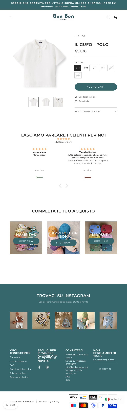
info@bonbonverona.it (76, 367)
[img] (63, 138)
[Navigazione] (11, 17)
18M (103, 68)
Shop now (26, 241)
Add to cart (96, 87)
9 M (86, 68)
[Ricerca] (108, 17)
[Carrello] (115, 17)
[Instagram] (47, 367)
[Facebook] (39, 367)
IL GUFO (80, 36)
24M (111, 68)
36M (78, 75)
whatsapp (81, 361)
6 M (78, 68)
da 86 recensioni (63, 142)
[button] (14, 64)
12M (94, 68)
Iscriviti (105, 369)
